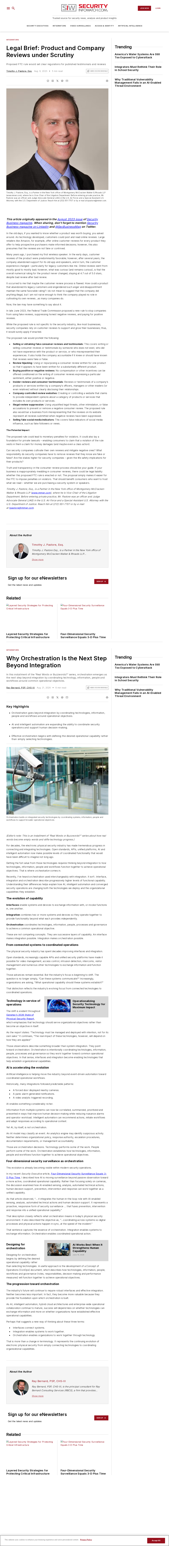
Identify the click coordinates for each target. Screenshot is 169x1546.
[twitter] (57, 80)
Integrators (59, 26)
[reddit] (62, 80)
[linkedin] (52, 80)
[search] (13, 8)
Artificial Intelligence (130, 26)
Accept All (156, 1541)
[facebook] (48, 80)
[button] (8, 8)
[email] (67, 80)
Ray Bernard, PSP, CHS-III (20, 687)
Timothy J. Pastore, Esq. (19, 71)
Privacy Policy (86, 1540)
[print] (107, 80)
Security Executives (37, 26)
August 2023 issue (70, 219)
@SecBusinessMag (68, 226)
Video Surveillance (80, 26)
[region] (84, 1540)
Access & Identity (104, 26)
